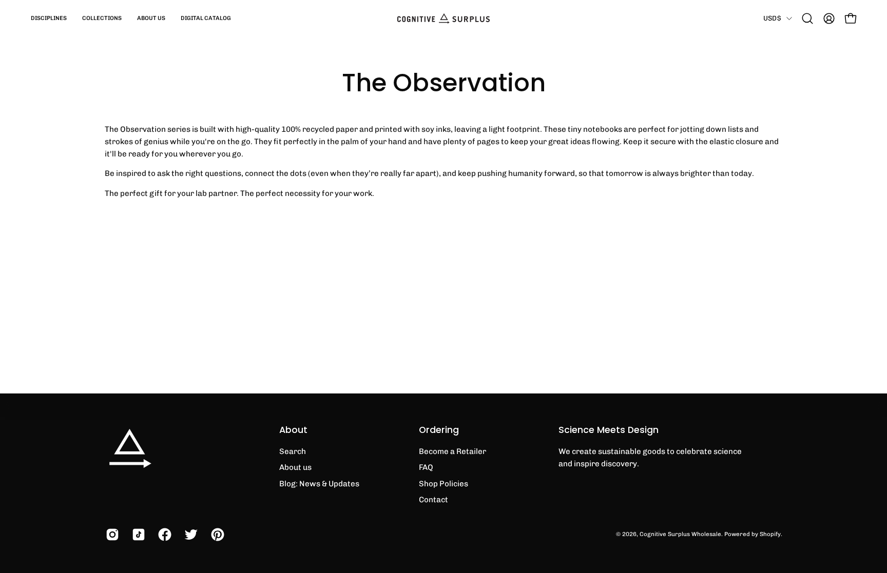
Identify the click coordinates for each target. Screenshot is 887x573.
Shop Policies (443, 483)
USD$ (772, 18)
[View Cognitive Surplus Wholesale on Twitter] (189, 534)
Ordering (439, 430)
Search (292, 451)
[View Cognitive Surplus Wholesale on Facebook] (163, 534)
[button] (48, 18)
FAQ (426, 467)
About (293, 430)
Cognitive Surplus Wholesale (680, 534)
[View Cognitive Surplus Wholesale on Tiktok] (137, 534)
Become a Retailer (452, 451)
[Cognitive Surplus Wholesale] (443, 18)
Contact (433, 499)
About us (295, 467)
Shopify (770, 534)
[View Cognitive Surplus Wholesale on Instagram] (111, 534)
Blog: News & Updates (319, 483)
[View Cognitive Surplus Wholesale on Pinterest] (216, 534)
